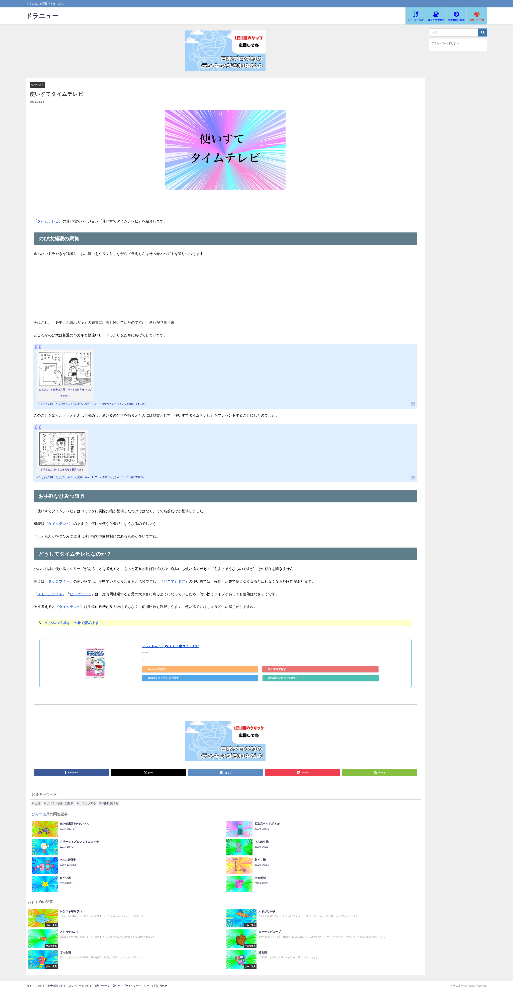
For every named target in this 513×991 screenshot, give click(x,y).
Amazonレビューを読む (282, 678)
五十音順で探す (56, 985)
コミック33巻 (88, 803)
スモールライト (50, 594)
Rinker (146, 652)
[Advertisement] (225, 291)
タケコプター (59, 581)
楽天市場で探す (277, 669)
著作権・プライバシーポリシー (131, 985)
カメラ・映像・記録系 (60, 803)
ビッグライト (80, 594)
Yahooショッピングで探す (163, 678)
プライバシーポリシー (445, 43)
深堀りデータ (102, 985)
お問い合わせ (159, 985)
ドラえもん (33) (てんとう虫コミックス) (170, 646)
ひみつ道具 (37, 84)
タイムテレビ (48, 221)
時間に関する (110, 803)
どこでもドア (174, 581)
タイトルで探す (36, 985)
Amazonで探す (156, 669)
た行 (37, 803)
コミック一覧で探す (80, 985)
